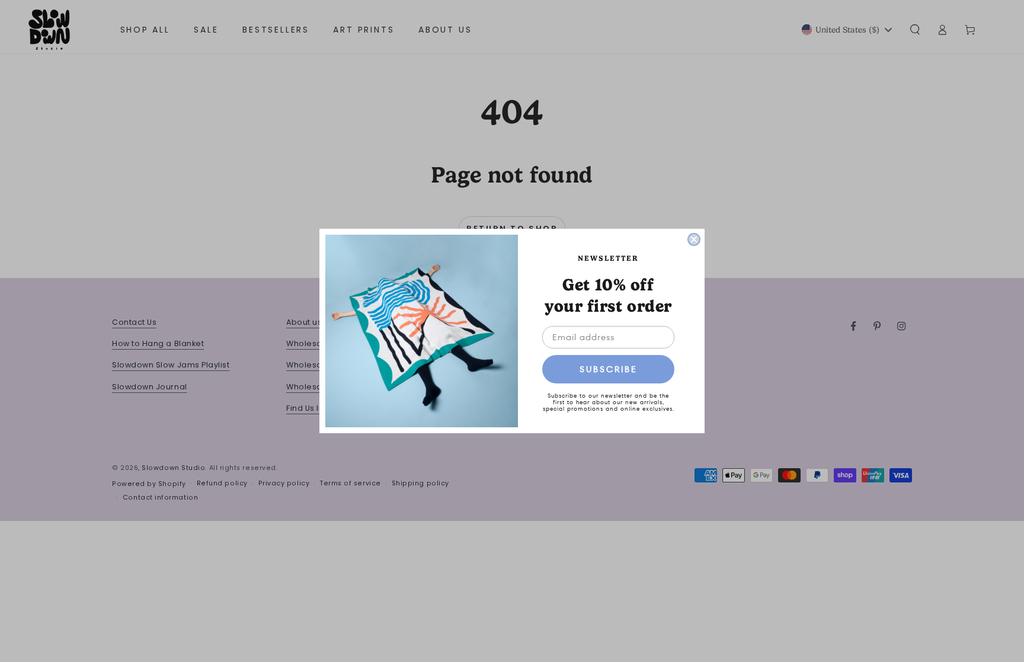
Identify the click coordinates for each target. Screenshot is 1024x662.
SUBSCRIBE (609, 369)
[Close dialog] (694, 239)
